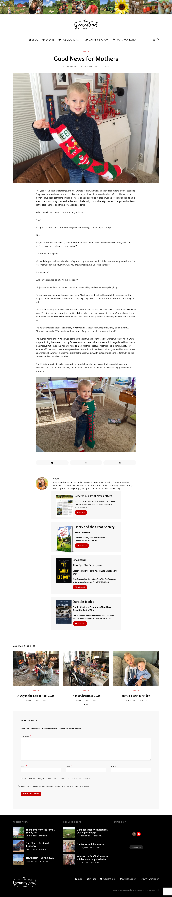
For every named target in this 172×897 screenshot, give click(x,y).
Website (114, 766)
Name (24, 766)
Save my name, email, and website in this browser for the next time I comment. (58, 779)
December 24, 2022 (70, 66)
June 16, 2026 (31, 836)
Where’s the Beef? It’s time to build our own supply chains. (92, 858)
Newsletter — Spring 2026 (40, 857)
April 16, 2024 (82, 848)
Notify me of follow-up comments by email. (40, 786)
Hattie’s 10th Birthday (136, 695)
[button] (84, 704)
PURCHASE (82, 546)
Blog (34, 39)
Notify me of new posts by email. (75, 786)
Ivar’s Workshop (126, 39)
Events (49, 39)
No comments (86, 66)
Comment (25, 736)
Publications (70, 39)
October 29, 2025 (132, 700)
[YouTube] (139, 834)
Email (69, 766)
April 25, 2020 (82, 863)
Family (86, 52)
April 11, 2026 (31, 861)
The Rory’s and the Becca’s (90, 844)
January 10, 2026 (82, 700)
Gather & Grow (98, 39)
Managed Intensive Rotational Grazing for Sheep (92, 831)
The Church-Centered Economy (37, 844)
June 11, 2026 (31, 849)
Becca (107, 66)
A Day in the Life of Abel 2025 (36, 695)
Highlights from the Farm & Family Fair (40, 831)
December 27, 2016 (84, 836)
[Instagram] (154, 40)
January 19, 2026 (32, 700)
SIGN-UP (81, 512)
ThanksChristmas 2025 (85, 695)
